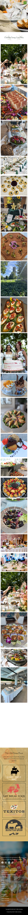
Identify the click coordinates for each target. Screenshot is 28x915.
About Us (3, 882)
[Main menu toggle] (25, 2)
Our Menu (3, 886)
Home (2, 880)
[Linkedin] (9, 863)
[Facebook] (2, 863)
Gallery (2, 884)
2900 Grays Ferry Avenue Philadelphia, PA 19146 (11, 870)
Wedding (3, 894)
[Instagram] (6, 863)
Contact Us (3, 888)
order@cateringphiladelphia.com (8, 874)
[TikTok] (12, 863)
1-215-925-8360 (4, 872)
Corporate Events (5, 900)
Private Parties (4, 896)
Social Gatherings (5, 898)
